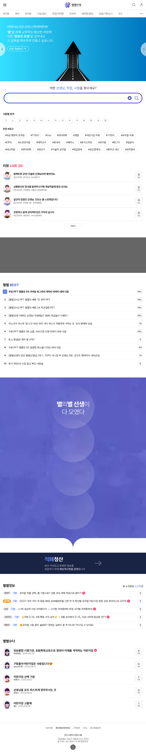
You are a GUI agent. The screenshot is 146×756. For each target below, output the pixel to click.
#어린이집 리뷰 (92, 135)
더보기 (73, 226)
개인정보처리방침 (63, 728)
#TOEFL (110, 135)
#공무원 (102, 142)
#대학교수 (41, 142)
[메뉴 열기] (5, 5)
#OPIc (8, 142)
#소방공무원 (24, 142)
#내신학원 (10, 149)
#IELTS (116, 142)
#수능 (48, 135)
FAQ (85, 728)
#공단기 (41, 149)
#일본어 (130, 142)
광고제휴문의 (95, 728)
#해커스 (70, 142)
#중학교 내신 (112, 149)
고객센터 (76, 728)
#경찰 (76, 135)
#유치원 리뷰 (127, 135)
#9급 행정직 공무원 (15, 135)
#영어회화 (62, 135)
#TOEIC (35, 135)
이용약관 (49, 728)
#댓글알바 (77, 149)
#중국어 (56, 142)
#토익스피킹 (86, 142)
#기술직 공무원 (58, 149)
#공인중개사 (94, 149)
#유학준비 (130, 149)
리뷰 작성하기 (16, 48)
